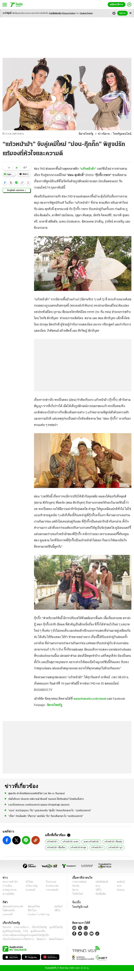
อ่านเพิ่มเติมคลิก (62, 13)
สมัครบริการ (117, 4)
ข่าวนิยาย (107, 133)
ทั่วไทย (28, 881)
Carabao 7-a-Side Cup (37, 914)
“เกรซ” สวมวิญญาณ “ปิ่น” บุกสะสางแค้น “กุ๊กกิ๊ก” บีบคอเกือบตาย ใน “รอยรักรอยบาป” (49, 810)
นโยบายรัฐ (30, 886)
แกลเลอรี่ (7, 914)
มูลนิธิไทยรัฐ (52, 927)
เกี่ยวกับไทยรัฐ (37, 927)
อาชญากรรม (9, 890)
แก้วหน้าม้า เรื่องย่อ (108, 841)
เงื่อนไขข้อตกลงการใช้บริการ (16, 939)
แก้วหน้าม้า (88, 168)
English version (15, 190)
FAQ (23, 931)
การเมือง (7, 886)
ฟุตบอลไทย (30, 906)
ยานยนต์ (29, 890)
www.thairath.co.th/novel (89, 698)
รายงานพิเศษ (78, 881)
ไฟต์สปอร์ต (8, 910)
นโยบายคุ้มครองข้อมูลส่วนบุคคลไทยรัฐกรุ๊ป (23, 935)
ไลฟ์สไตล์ (76, 894)
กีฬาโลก (29, 910)
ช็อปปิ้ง (76, 902)
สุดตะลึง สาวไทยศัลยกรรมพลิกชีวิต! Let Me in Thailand (36, 793)
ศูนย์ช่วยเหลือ (34, 931)
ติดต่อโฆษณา (50, 939)
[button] (5, 182)
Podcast (120, 890)
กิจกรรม (7, 927)
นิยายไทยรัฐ (90, 133)
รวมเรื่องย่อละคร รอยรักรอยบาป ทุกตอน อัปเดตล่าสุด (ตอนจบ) (39, 804)
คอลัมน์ (119, 881)
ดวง (97, 886)
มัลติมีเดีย (99, 894)
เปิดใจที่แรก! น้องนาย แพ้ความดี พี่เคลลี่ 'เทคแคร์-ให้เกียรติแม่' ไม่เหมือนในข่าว (46, 799)
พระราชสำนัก (9, 881)
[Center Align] (130, 13)
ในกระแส (49, 881)
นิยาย (75, 890)
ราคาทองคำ (51, 890)
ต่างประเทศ (50, 886)
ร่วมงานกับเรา (20, 927)
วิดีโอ (97, 890)
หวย (118, 886)
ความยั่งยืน (8, 894)
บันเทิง (75, 886)
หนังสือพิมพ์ (100, 881)
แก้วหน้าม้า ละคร (68, 841)
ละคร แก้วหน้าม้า (88, 841)
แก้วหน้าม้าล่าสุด (76, 847)
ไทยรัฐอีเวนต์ (79, 906)
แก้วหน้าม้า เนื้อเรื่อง (55, 847)
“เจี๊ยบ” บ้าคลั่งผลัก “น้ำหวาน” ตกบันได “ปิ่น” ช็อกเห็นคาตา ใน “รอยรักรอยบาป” (45, 816)
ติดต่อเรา (36, 939)
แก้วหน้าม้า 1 (93, 847)
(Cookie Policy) (86, 13)
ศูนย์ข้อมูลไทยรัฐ (10, 931)
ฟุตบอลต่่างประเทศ (12, 906)
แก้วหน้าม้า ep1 (110, 847)
